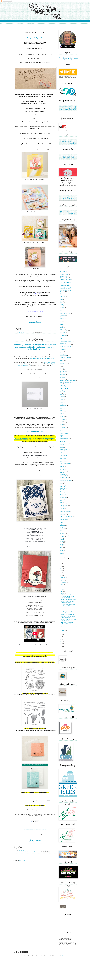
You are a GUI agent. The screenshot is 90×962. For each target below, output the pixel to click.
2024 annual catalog (64, 277)
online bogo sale (63, 455)
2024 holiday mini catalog (65, 279)
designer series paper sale (65, 346)
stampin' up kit (63, 514)
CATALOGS (42, 21)
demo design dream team (65, 344)
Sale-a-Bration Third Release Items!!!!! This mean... (67, 623)
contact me (31, 23)
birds (61, 310)
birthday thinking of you (65, 313)
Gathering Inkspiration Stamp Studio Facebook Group (41, 358)
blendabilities (63, 315)
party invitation (63, 471)
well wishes (62, 552)
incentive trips (63, 419)
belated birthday (63, 305)
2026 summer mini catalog (65, 290)
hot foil (61, 413)
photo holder (62, 472)
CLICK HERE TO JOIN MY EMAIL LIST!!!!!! (67, 114)
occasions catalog (17, 851)
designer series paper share (66, 348)
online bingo (62, 454)
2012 (61, 645)
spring (61, 502)
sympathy (62, 527)
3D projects (62, 291)
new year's (62, 444)
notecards (62, 447)
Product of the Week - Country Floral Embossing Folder (69, 620)
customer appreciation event (66, 341)
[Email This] (36, 332)
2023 (61, 568)
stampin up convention (65, 511)
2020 (61, 573)
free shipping (63, 371)
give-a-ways (62, 391)
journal (61, 421)
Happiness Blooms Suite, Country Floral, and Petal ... (68, 605)
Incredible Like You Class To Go (68, 614)
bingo (61, 309)
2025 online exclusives (65, 285)
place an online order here (36, 294)
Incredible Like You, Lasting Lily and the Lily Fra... (68, 612)
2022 (61, 570)
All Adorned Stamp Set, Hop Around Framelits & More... (69, 627)
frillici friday (42, 850)
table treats (62, 528)
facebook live (37, 850)
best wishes (62, 307)
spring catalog (63, 503)
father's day (62, 368)
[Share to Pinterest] (41, 332)
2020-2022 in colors (64, 274)
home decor (62, 408)
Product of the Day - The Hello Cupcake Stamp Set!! (67, 602)
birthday (61, 312)
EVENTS (26, 21)
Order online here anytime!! (35, 311)
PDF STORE (20, 21)
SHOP (31, 21)
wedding (62, 550)
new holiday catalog (64, 443)
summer (61, 522)
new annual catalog (64, 441)
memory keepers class (65, 433)
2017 (61, 636)
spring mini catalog (64, 505)
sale (60, 491)
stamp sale (62, 508)
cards (61, 326)
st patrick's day (63, 506)
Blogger (63, 955)
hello (61, 401)
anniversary (62, 295)
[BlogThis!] (37, 332)
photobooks (62, 474)
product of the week (64, 477)
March (62, 593)
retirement (62, 485)
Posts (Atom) (22, 860)
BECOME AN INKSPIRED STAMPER (61, 21)
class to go (62, 329)
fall (60, 366)
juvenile (61, 424)
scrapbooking (63, 497)
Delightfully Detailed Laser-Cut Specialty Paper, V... (67, 597)
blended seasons (63, 316)
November (63, 579)
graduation (62, 396)
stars (61, 517)
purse (61, 483)
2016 (61, 637)
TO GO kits (62, 536)
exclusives (62, 360)
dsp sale (61, 351)
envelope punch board (65, 357)
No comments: (29, 332)
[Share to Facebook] (39, 332)
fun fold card (62, 377)
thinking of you (30, 851)
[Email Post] (33, 332)
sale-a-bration (24, 851)
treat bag (62, 539)
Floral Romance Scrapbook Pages (68, 607)
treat (61, 538)
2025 (61, 564)
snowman (62, 499)
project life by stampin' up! (66, 480)
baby (61, 301)
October (63, 580)
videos (61, 547)
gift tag (61, 390)
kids (60, 425)
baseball (61, 304)
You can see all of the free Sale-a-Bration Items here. (35, 829)
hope (61, 410)
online (61, 452)
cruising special (63, 340)
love (60, 430)
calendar (62, 323)
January (63, 632)
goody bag (62, 394)
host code (62, 411)
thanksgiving (62, 533)
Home (35, 858)
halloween (62, 399)
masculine (62, 432)
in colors (61, 418)
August (62, 584)
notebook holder (63, 446)
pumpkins (62, 482)
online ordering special (65, 463)
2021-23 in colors (63, 276)
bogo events (62, 318)
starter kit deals (63, 519)
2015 (61, 639)
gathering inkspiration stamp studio (20, 23)
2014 (61, 641)
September (63, 582)
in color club (62, 416)
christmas (62, 327)
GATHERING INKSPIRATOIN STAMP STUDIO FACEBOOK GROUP (35, 437)
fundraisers (62, 379)
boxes (61, 321)
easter (61, 352)
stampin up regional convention (67, 513)
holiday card (62, 404)
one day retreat (63, 450)
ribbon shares (63, 489)
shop (35, 23)
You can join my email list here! (35, 431)
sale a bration (63, 492)
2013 (61, 643)
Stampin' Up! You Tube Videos (66, 516)
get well (61, 383)
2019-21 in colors (63, 273)
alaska (61, 293)
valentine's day (63, 545)
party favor (62, 469)
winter (61, 553)
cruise (61, 338)
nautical (61, 439)
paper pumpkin (63, 464)
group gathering (63, 397)
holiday (61, 402)
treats (61, 542)
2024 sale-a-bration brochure (66, 280)
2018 (61, 634)
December (63, 577)
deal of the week (63, 343)
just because (62, 422)
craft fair (62, 337)
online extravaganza (64, 461)
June (62, 588)
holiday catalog (63, 405)
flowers (61, 369)
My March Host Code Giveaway (67, 625)
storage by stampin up (65, 521)
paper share (62, 466)
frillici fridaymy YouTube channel (67, 376)
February (63, 630)
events (61, 358)
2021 (61, 572)
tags (61, 530)
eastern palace (63, 354)
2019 (61, 575)
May (62, 589)
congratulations (63, 333)
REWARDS (48, 21)
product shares (63, 478)
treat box (62, 541)
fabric (61, 362)
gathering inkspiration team (66, 382)
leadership (62, 429)
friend (61, 372)
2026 (61, 563)
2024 (61, 566)
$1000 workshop (63, 271)
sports (61, 500)
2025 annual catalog (64, 284)
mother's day (62, 436)
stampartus (62, 510)
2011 (61, 646)
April (62, 591)
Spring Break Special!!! (35, 37)
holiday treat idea (63, 407)
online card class (63, 457)
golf (60, 393)
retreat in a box (63, 488)
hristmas (62, 415)
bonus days (62, 319)
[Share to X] (38, 332)
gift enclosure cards (64, 388)
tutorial (61, 544)
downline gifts (63, 349)
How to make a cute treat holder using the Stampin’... (68, 617)
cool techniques (63, 335)
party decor (62, 468)
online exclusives (63, 460)
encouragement (63, 355)
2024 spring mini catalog (65, 282)
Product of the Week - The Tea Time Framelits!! (68, 609)
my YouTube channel (49, 850)
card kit (61, 324)
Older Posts (53, 858)
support (61, 524)
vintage (61, 549)
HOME (14, 21)
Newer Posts (16, 858)
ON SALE (35, 21)
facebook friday (31, 850)
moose (61, 435)
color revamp (62, 332)
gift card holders (63, 386)
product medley (63, 475)
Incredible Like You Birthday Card (68, 599)
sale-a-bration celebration (65, 496)
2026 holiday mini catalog (65, 288)
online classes (63, 458)
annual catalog (63, 296)
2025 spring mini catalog (65, 287)
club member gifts (64, 330)
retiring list (62, 486)
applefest (62, 298)
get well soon (62, 385)
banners (61, 302)
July (62, 586)
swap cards (62, 525)
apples (61, 299)
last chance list (63, 427)
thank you (62, 531)
